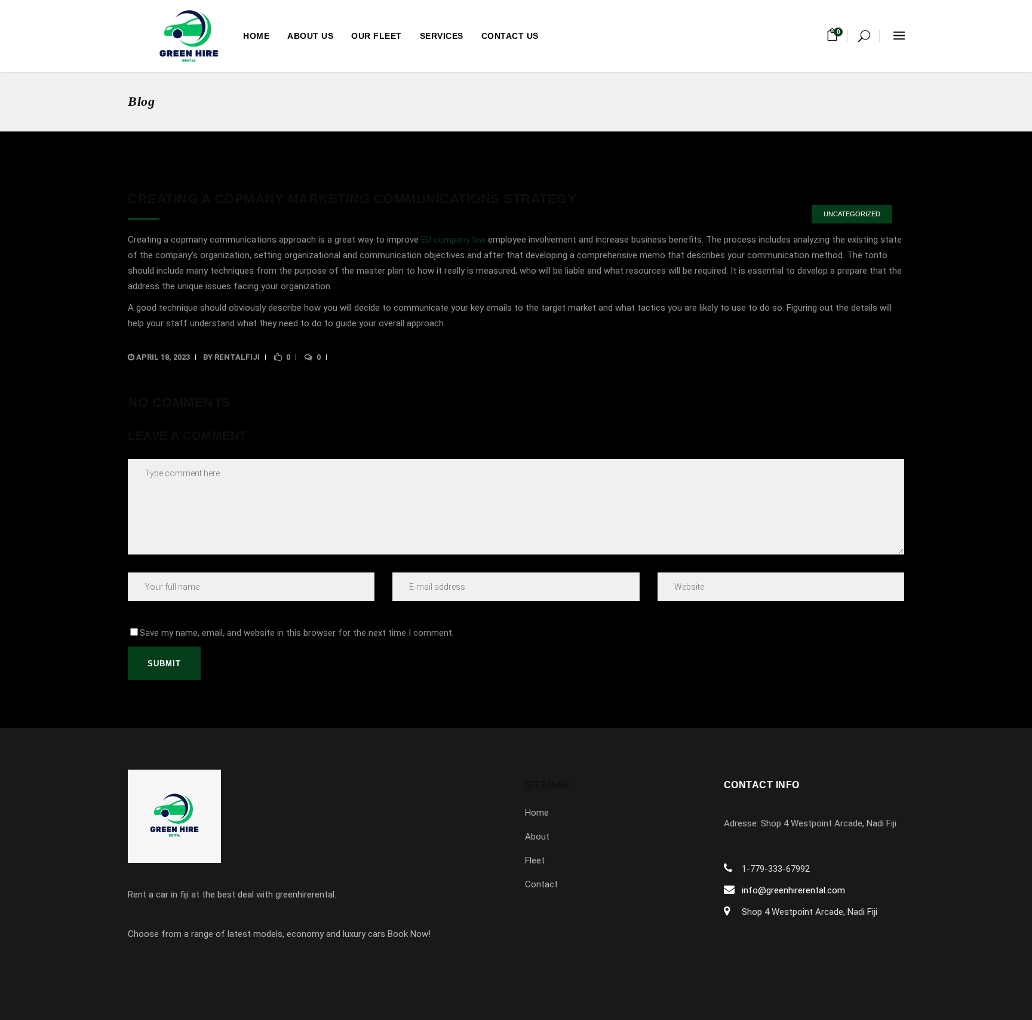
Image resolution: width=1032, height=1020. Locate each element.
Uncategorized (852, 214)
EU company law (453, 239)
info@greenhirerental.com (793, 890)
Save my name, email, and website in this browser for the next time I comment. (297, 632)
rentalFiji (237, 357)
